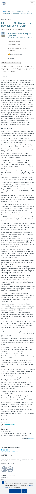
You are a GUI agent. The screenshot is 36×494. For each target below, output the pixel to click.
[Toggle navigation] (32, 3)
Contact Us (4, 478)
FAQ (2, 479)
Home (7, 11)
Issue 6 (27, 11)
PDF (10, 58)
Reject (24, 491)
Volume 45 (20, 11)
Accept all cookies (14, 491)
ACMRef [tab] (4, 63)
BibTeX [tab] (11, 63)
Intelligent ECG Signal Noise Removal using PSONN (18, 13)
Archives (12, 11)
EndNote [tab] (17, 63)
